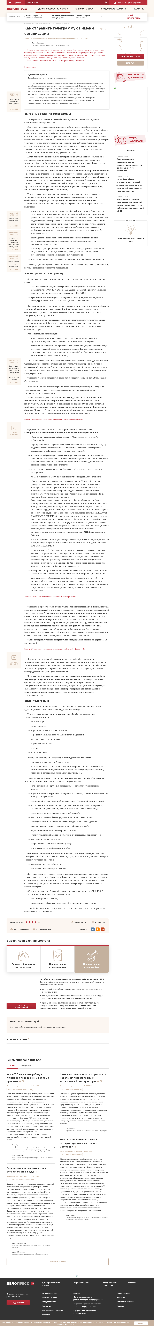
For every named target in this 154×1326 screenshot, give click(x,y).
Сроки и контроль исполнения (58, 17)
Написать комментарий (25, 1021)
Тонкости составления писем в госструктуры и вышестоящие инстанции (79, 1143)
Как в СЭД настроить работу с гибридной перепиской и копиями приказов (28, 1078)
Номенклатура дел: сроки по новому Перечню (37, 17)
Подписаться (18, 1303)
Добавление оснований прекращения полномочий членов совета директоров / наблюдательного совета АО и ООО (130, 205)
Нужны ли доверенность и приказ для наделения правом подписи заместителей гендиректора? (83, 1078)
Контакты (46, 1306)
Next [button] (101, 17)
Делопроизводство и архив (53, 9)
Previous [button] (24, 17)
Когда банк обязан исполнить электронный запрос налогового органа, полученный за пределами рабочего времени (129, 185)
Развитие (139, 9)
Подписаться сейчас (130, 57)
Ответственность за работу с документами (87, 17)
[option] (38, 17)
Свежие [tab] (12, 1066)
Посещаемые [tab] (26, 1066)
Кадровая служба (84, 9)
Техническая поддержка (52, 1310)
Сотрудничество (49, 1302)
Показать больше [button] (57, 1261)
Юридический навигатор (114, 9)
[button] (43, 929)
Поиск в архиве (123, 1293)
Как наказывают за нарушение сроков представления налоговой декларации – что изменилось (129, 165)
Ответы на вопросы (125, 1302)
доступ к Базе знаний (21, 1006)
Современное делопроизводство (21, 1180)
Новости (120, 1306)
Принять (141, 1323)
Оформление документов (60, 23)
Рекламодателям (49, 1297)
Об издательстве (49, 1293)
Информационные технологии (20, 1089)
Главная (27, 23)
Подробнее (69, 1324)
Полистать (131, 63)
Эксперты (121, 1297)
